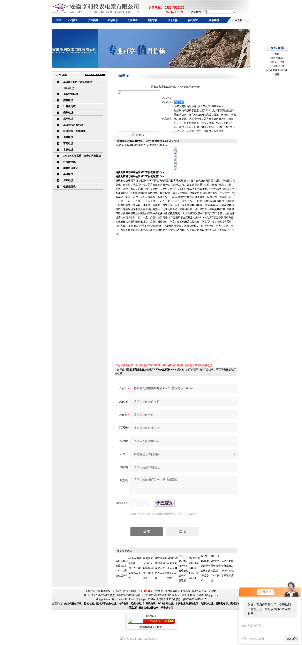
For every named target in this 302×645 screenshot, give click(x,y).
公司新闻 (93, 20)
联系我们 (214, 20)
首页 (58, 20)
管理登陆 (163, 599)
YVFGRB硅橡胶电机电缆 (162, 365)
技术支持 (173, 20)
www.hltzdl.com (127, 599)
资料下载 (152, 20)
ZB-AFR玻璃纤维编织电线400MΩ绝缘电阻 (194, 568)
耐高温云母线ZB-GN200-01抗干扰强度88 (148, 568)
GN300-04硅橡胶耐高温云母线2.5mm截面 (161, 568)
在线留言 (193, 20)
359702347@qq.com (207, 595)
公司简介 (73, 20)
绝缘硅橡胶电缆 (185, 365)
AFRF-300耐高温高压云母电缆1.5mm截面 (172, 568)
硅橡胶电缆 (142, 365)
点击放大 (140, 135)
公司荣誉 (133, 20)
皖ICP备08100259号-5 (194, 599)
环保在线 (153, 599)
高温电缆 (69, 88)
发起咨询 (292, 638)
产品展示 (113, 20)
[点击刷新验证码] (164, 503)
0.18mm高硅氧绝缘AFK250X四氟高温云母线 (135, 568)
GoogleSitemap (103, 599)
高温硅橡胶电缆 (203, 365)
